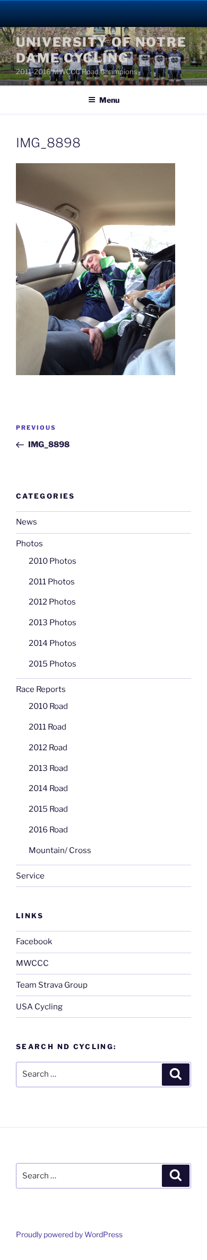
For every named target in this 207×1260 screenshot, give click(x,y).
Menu (109, 99)
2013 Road (48, 768)
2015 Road (48, 809)
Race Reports (41, 689)
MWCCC (32, 963)
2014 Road (48, 788)
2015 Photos (52, 664)
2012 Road (48, 747)
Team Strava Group (52, 985)
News (26, 522)
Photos (29, 543)
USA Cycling (39, 1006)
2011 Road (47, 727)
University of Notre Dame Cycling (101, 50)
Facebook (34, 941)
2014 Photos (52, 643)
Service (30, 876)
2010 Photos (52, 561)
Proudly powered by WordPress (69, 1234)
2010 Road (48, 706)
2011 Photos (52, 582)
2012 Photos (52, 602)
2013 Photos (52, 622)
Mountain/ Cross (60, 850)
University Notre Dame (104, 13)
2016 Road (48, 830)
